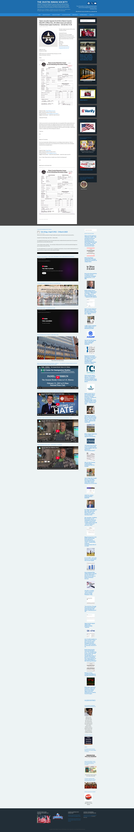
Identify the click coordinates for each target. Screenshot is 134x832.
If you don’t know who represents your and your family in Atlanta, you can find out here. (74, 820)
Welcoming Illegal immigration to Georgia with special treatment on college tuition (91, 259)
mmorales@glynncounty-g (51, 153)
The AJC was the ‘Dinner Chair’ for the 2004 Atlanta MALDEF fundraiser (90, 342)
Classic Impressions (70, 829)
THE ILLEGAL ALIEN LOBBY (86, 169)
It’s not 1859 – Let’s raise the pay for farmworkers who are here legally (91, 559)
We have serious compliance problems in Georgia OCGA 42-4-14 (90, 674)
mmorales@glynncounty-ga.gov (52, 113)
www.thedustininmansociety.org (79, 829)
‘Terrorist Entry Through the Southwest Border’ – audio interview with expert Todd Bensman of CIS (90, 609)
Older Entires (45, 219)
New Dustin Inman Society (54, 6)
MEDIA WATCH (83, 100)
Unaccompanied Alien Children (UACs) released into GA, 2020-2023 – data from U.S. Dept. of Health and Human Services (90, 575)
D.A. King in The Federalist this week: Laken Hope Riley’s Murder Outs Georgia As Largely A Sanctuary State (91, 512)
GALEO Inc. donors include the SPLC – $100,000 (89, 496)
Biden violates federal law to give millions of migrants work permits (91, 435)
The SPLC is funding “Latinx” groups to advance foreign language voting (89, 592)
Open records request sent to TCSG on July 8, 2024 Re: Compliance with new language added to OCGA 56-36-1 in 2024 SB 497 (91, 378)
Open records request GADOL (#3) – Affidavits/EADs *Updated (90, 625)
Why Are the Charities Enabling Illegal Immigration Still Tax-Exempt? (90, 464)
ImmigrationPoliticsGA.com (64, 48)
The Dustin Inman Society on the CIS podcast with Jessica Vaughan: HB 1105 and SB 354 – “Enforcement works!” (91, 448)
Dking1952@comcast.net (50, 110)
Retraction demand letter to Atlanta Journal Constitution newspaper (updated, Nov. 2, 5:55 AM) (91, 276)
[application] (57, 269)
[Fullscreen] (76, 387)
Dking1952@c (48, 150)
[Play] (38, 387)
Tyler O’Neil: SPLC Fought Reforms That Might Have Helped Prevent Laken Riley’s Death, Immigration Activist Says (91, 481)
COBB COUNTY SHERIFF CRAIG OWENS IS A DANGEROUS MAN (90, 327)
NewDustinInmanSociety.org (64, 46)
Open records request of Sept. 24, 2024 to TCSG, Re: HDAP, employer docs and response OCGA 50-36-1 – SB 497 (90, 311)
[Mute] (75, 387)
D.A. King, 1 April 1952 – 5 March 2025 (54, 232)
